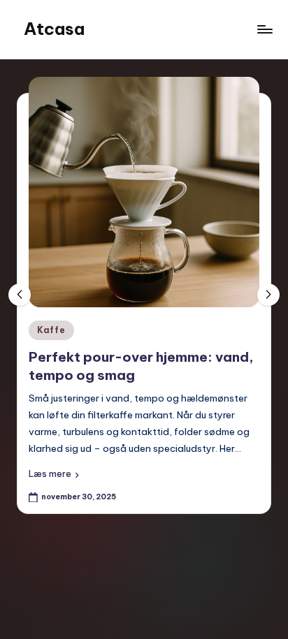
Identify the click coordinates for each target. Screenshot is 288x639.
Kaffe (51, 330)
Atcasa (54, 28)
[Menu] (264, 29)
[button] (54, 474)
